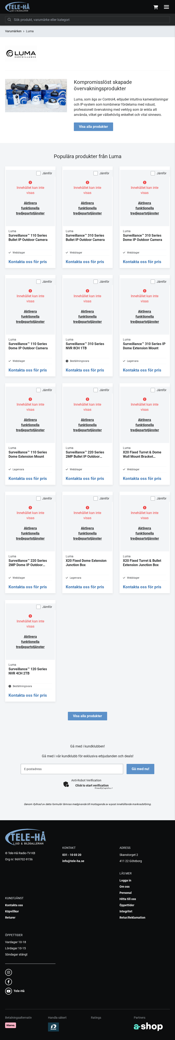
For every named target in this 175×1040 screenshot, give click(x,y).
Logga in (125, 880)
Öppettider (127, 905)
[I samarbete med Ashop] (148, 1027)
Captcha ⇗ (104, 788)
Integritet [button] (126, 911)
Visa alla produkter (93, 127)
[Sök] (9, 19)
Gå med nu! (140, 769)
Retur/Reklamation (132, 917)
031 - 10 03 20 (71, 854)
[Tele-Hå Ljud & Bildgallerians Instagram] (29, 972)
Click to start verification (92, 785)
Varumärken (13, 31)
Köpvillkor (12, 911)
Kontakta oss (14, 905)
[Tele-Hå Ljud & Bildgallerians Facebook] (29, 981)
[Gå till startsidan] (17, 7)
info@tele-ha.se (73, 861)
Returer (10, 917)
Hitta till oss (128, 899)
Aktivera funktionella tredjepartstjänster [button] (30, 208)
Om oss (125, 886)
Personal (126, 892)
